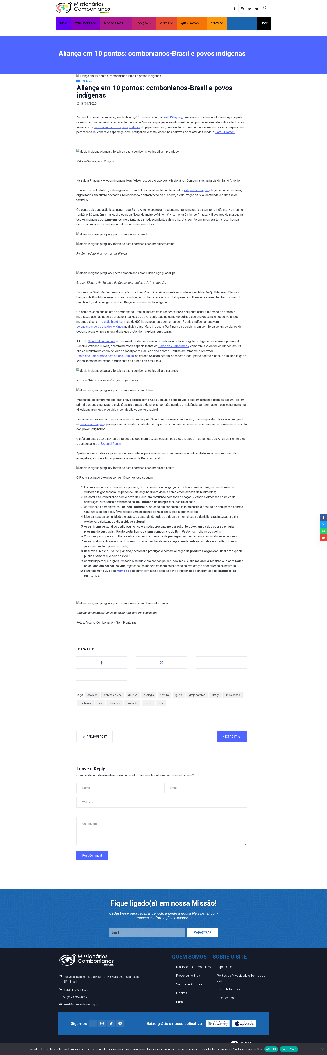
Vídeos (164, 23)
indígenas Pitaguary (197, 190)
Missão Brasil (114, 23)
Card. (219, 132)
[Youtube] (120, 1023)
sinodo (148, 703)
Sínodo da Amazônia (101, 341)
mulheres (85, 703)
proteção (132, 703)
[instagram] (242, 8)
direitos (132, 695)
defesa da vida (113, 695)
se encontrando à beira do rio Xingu (99, 326)
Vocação (142, 23)
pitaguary (114, 703)
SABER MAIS (289, 1049)
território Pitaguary (92, 424)
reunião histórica (112, 321)
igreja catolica (197, 695)
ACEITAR (271, 1049)
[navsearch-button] (265, 8)
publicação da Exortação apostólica (117, 127)
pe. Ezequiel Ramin (108, 443)
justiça (216, 695)
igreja (178, 695)
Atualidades (83, 23)
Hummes (229, 132)
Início (63, 23)
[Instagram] (102, 1023)
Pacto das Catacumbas (173, 346)
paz (100, 703)
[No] (322, 1049)
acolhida (92, 695)
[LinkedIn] (257, 8)
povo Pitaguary (172, 117)
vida (161, 703)
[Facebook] (235, 8)
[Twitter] (250, 8)
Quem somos (190, 23)
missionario (233, 695)
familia (164, 695)
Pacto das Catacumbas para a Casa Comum (105, 356)
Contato (217, 23)
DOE (265, 23)
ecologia (149, 695)
